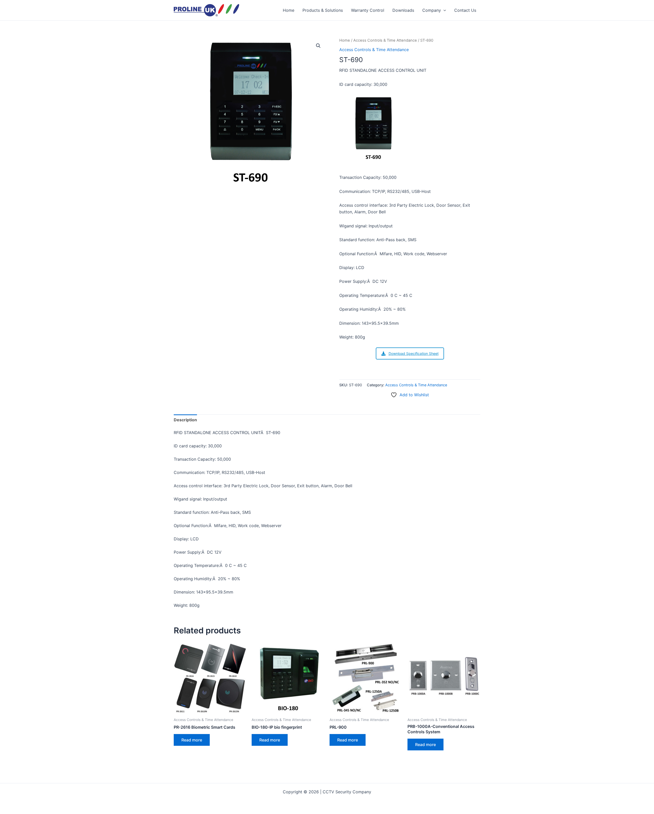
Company (431, 10)
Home (288, 10)
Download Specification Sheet (414, 353)
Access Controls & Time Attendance (385, 40)
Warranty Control (367, 10)
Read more (191, 739)
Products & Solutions (322, 10)
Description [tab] (185, 419)
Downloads (403, 10)
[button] (443, 10)
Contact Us (465, 10)
